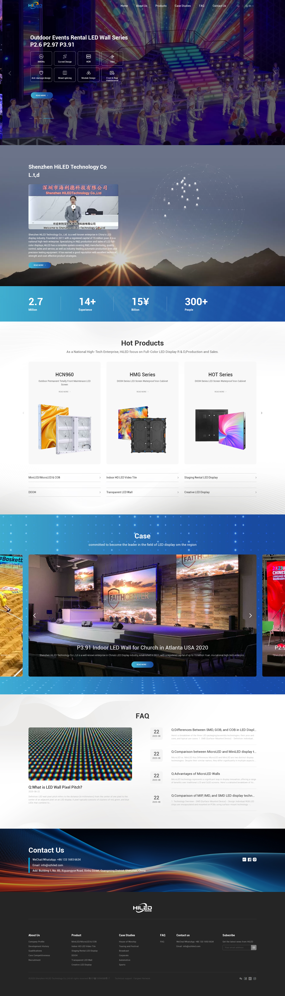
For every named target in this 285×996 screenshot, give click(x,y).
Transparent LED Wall (119, 492)
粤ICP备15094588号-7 (99, 978)
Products (161, 5)
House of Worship (127, 941)
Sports (122, 964)
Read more (38, 265)
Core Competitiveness (39, 955)
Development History (38, 946)
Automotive (124, 960)
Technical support (123, 978)
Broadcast (124, 951)
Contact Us (219, 5)
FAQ (201, 5)
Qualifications (35, 951)
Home (124, 5)
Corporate (124, 955)
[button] (275, 73)
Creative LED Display (197, 492)
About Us (141, 5)
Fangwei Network (142, 978)
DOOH (32, 492)
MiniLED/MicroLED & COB (44, 477)
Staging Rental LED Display (201, 477)
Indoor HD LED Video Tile (121, 477)
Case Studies (183, 5)
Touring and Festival (129, 946)
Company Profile (36, 941)
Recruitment (34, 960)
